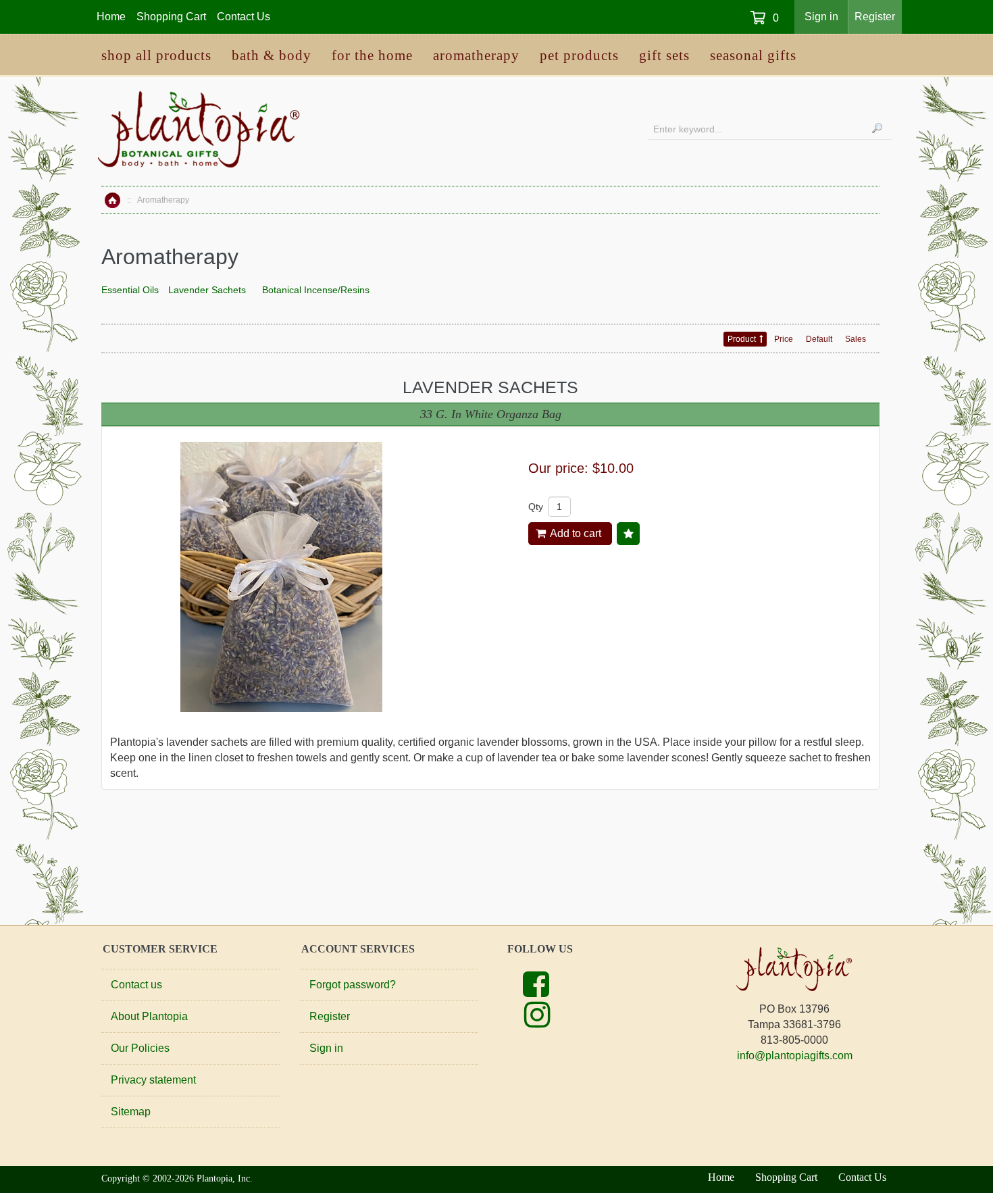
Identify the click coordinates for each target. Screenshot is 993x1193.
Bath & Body (271, 55)
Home (112, 200)
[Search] (877, 127)
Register (875, 16)
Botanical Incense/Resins (316, 289)
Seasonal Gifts (753, 55)
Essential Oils (130, 289)
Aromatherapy (476, 55)
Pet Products (579, 55)
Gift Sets (664, 55)
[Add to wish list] (628, 533)
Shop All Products (156, 55)
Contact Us (243, 16)
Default (819, 339)
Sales (855, 339)
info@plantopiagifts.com (794, 1055)
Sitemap (131, 1111)
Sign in (821, 16)
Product (742, 339)
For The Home (372, 55)
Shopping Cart (171, 16)
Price (783, 339)
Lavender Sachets (207, 289)
